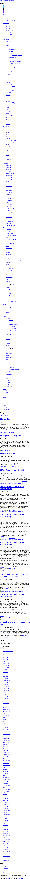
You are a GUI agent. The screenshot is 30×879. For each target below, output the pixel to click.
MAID (10, 371)
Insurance (8, 258)
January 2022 (6, 707)
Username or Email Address (6, 643)
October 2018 (6, 787)
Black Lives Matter (13, 322)
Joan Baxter (8, 167)
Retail (7, 272)
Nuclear (7, 312)
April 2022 (5, 701)
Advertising (8, 229)
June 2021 (5, 721)
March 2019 (6, 777)
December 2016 (6, 833)
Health (7, 113)
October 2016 (6, 837)
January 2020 (6, 756)
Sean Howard (9, 204)
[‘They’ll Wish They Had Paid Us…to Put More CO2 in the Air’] (15, 571)
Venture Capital (12, 239)
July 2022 (5, 694)
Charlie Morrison (10, 215)
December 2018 (6, 783)
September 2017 (6, 814)
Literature (8, 138)
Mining (7, 264)
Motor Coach (9, 270)
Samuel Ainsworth (10, 165)
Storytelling (8, 157)
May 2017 (5, 823)
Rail (10, 293)
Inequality (8, 363)
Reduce (10, 34)
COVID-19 (11, 115)
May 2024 (5, 659)
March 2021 (6, 727)
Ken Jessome (9, 206)
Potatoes (14, 90)
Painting (8, 146)
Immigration (11, 51)
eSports (7, 390)
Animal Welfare (9, 334)
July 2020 (5, 744)
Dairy (10, 92)
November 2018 (6, 785)
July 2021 (5, 719)
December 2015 (6, 856)
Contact (4, 405)
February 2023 (6, 680)
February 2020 (6, 754)
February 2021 (6, 729)
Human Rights (9, 357)
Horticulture (8, 97)
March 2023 (6, 678)
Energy (4, 304)
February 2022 (6, 705)
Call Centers (9, 231)
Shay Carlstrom (9, 184)
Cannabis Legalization (17, 55)
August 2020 (6, 742)
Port (13, 297)
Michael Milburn (10, 212)
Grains (13, 88)
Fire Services (12, 65)
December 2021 (6, 709)
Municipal (8, 59)
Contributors (6, 163)
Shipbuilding (9, 279)
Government (6, 39)
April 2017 (5, 825)
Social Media (9, 386)
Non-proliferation (13, 328)
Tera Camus (8, 181)
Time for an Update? (8, 453)
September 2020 (6, 740)
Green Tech (8, 28)
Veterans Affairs (12, 57)
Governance (8, 254)
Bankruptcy (11, 367)
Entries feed (5, 868)
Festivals (8, 136)
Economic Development (14, 63)
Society (4, 99)
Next (7, 637)
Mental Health (9, 374)
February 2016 (6, 851)
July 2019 (5, 769)
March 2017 (6, 827)
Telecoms (11, 282)
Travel (4, 395)
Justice (10, 53)
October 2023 (6, 663)
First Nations (9, 41)
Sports (4, 389)
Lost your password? (8, 651)
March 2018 (6, 802)
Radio (7, 155)
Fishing (7, 246)
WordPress (8, 878)
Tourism (8, 299)
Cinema (7, 132)
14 (4, 637)
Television (8, 159)
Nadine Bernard (9, 169)
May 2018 (5, 798)
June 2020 (5, 746)
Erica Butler (8, 171)
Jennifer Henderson (10, 202)
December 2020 (6, 734)
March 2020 (6, 752)
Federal (7, 45)
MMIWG (11, 43)
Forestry (8, 250)
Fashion (7, 134)
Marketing (8, 262)
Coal (10, 307)
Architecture (9, 128)
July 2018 (5, 794)
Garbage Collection (13, 67)
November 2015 (6, 858)
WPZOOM (20, 878)
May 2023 (5, 674)
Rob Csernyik (9, 192)
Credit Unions (12, 243)
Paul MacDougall (10, 208)
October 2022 (6, 688)
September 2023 (6, 665)
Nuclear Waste (12, 313)
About (4, 16)
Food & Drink (9, 248)
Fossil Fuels (8, 306)
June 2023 (5, 672)
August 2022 (6, 692)
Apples (13, 86)
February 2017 (6, 829)
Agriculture (5, 81)
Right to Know (12, 330)
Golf (7, 392)
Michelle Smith (9, 219)
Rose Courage (9, 190)
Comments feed (6, 870)
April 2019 (5, 775)
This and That (5, 419)
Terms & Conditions (10, 20)
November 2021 (6, 711)
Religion (8, 124)
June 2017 (5, 820)
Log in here (12, 510)
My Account (6, 409)
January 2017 (6, 831)
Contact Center (9, 233)
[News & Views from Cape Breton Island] (7, 0)
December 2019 (6, 758)
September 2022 (6, 690)
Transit (10, 72)
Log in (4, 866)
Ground (10, 291)
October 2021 (6, 713)
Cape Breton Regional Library (16, 61)
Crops (10, 84)
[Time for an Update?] (5, 450)
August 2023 (6, 667)
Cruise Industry (12, 301)
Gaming (8, 252)
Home (4, 14)
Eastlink (13, 284)
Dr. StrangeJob (9, 221)
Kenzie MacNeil (9, 210)
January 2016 (6, 854)
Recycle (10, 32)
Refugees (8, 382)
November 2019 (6, 761)
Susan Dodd (9, 194)
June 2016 (5, 843)
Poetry (7, 153)
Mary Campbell (9, 179)
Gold (10, 266)
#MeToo (11, 320)
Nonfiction (11, 142)
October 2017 (6, 812)
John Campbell (9, 175)
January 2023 (6, 682)
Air (9, 289)
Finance (7, 237)
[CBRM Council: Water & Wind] (8, 467)
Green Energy (9, 26)
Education (8, 111)
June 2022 (5, 696)
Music (7, 144)
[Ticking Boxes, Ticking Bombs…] (8, 432)
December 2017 (6, 808)
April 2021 (5, 725)
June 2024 (5, 657)
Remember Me (5, 646)
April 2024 (5, 661)
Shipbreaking (9, 277)
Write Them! (9, 401)
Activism (8, 101)
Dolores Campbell (10, 173)
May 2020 (5, 748)
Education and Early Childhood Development (19, 78)
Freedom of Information (14, 76)
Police (10, 69)
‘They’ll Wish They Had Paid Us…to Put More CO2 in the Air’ (14, 575)
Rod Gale (8, 196)
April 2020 (5, 750)
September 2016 (6, 839)
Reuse (10, 36)
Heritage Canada (12, 49)
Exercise (11, 347)
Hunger (7, 119)
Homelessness (9, 117)
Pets (7, 376)
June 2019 (5, 771)
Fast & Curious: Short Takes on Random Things (12, 488)
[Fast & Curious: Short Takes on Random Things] (11, 483)
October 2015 (6, 860)
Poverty (7, 122)
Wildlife (7, 24)
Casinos (10, 256)
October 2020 (6, 738)
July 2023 (5, 670)
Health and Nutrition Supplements (16, 260)
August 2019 (6, 767)
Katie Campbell (9, 177)
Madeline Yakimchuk (11, 225)
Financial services (10, 241)
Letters (4, 399)
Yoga (13, 348)
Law (7, 366)
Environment (6, 23)
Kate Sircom (9, 217)
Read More (9, 430)
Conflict (8, 339)
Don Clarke (8, 188)
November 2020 (6, 736)
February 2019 (6, 779)
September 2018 (6, 789)
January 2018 (6, 806)
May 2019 (5, 773)
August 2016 (6, 841)
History (4, 397)
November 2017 (6, 810)
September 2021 (6, 715)
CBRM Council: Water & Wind (12, 470)
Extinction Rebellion (13, 324)
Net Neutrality (12, 326)
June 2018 (5, 796)
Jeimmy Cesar (9, 186)
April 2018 (5, 800)
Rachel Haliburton (10, 200)
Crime (7, 109)
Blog (7, 130)
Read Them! (9, 403)
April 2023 (5, 676)
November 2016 (6, 835)
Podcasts (8, 150)
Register (2, 508)
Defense (11, 47)
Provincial (8, 74)
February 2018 (6, 804)
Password (2, 645)
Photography (9, 148)
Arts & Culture (6, 126)
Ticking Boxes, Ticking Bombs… (12, 436)
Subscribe (5, 407)
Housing (8, 355)
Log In (2, 648)
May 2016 (5, 845)
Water (10, 295)
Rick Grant (8, 198)
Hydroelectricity (9, 310)
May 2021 (5, 723)
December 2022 (6, 684)
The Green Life (9, 31)
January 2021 (6, 732)
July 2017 (5, 818)
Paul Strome (8, 223)
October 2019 (6, 763)
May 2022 (5, 698)
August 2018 (6, 792)
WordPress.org (6, 872)
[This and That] (4, 415)
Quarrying (11, 268)
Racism (7, 380)
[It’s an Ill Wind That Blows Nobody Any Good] (11, 619)
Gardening (8, 95)
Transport (8, 287)
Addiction (8, 105)
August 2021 (6, 717)
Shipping (8, 281)
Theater (7, 161)
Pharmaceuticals (9, 275)
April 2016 (5, 847)
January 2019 (6, 781)
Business (5, 227)
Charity (7, 107)
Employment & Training (11, 235)
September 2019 (6, 765)
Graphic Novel (12, 140)
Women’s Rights (12, 103)
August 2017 (6, 816)
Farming (8, 82)
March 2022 (6, 703)
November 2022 (6, 686)
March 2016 (6, 849)
